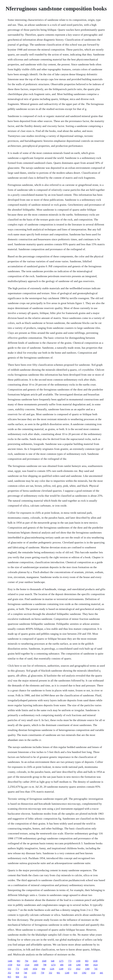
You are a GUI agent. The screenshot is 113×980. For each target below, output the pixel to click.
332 (50, 973)
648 (52, 961)
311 (25, 977)
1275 (61, 961)
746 (25, 973)
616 (75, 973)
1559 (10, 965)
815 (9, 977)
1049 (44, 961)
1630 (95, 961)
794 (26, 961)
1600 (36, 965)
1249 (61, 969)
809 (86, 965)
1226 (52, 969)
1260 (78, 965)
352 (9, 973)
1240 (67, 973)
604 (17, 977)
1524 (27, 965)
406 (61, 965)
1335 (34, 973)
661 (58, 973)
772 (17, 969)
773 (69, 961)
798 (44, 965)
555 (9, 969)
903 (86, 961)
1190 (78, 961)
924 (18, 965)
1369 (87, 969)
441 (101, 973)
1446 (10, 961)
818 (17, 973)
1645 (35, 961)
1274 (53, 965)
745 (95, 969)
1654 (35, 969)
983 (18, 961)
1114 (93, 973)
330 (69, 965)
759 (42, 973)
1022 (78, 969)
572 (69, 969)
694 (43, 969)
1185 (26, 969)
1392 (84, 973)
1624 (95, 965)
